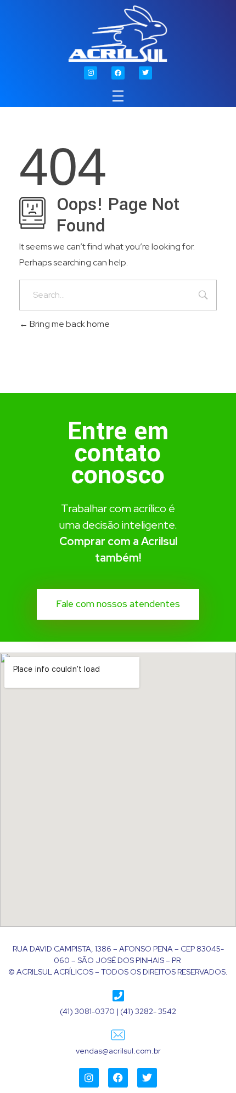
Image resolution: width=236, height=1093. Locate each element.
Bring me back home (69, 324)
